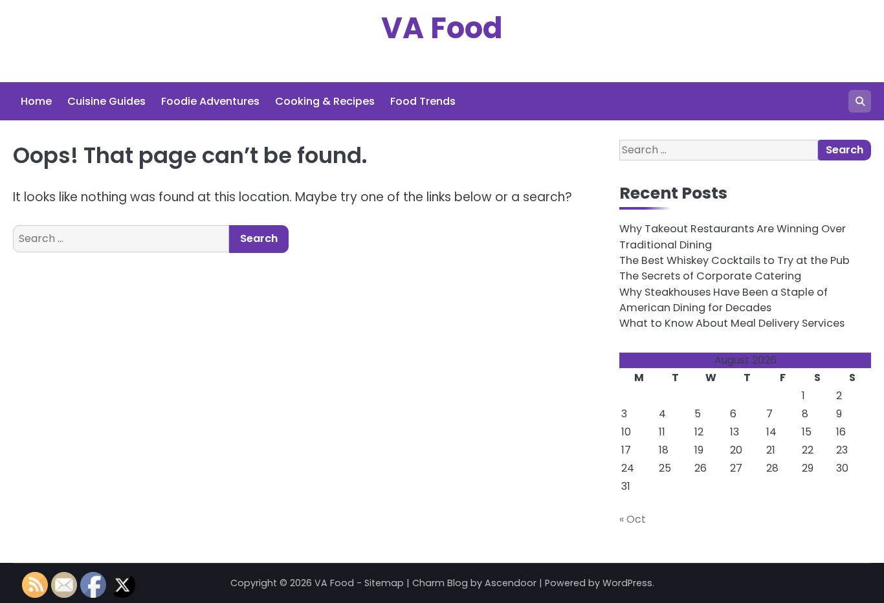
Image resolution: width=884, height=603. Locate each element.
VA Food (442, 28)
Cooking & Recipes (325, 101)
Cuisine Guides (106, 101)
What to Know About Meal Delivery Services (732, 323)
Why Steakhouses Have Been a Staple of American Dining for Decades (723, 300)
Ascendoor (510, 582)
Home (36, 101)
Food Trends (423, 101)
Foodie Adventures (210, 101)
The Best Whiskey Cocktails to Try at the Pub (734, 260)
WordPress (627, 582)
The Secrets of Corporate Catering (710, 276)
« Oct (632, 519)
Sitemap (384, 582)
